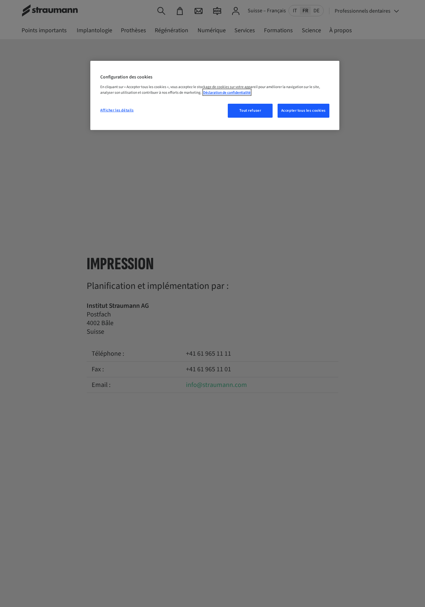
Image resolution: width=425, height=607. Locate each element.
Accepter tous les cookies (303, 110)
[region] (214, 95)
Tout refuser (250, 110)
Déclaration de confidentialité (227, 92)
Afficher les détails (116, 110)
